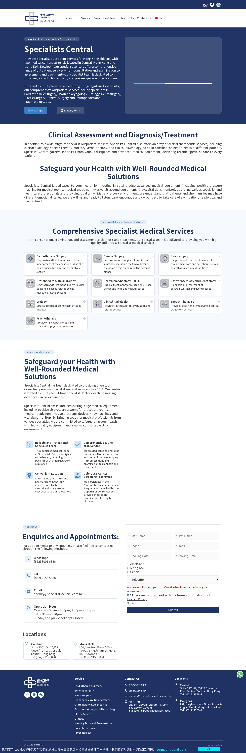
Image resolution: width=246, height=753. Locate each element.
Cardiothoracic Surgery (88, 685)
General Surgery (84, 690)
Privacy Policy (215, 745)
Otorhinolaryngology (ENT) (90, 704)
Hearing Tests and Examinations (93, 723)
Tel (36, 574)
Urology (79, 718)
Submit (173, 610)
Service (85, 18)
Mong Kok (137, 568)
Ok (209, 749)
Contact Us (144, 18)
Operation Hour (45, 606)
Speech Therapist (85, 728)
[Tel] (28, 575)
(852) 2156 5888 (46, 657)
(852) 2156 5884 (94, 657)
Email (38, 590)
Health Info (127, 18)
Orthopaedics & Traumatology (92, 700)
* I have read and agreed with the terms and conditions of (168, 597)
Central (135, 572)
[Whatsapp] (28, 559)
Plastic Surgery (83, 714)
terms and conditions (172, 749)
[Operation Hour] (28, 608)
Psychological (82, 732)
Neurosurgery (82, 695)
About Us (72, 18)
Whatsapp (41, 557)
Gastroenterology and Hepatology (94, 709)
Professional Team (105, 18)
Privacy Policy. (137, 599)
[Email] (28, 591)
